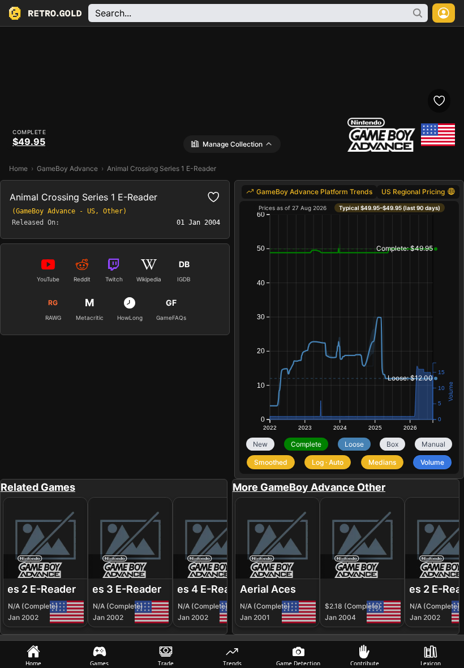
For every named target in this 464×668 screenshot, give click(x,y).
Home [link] (18, 168)
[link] (309, 192)
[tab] (33, 654)
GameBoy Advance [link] (67, 168)
